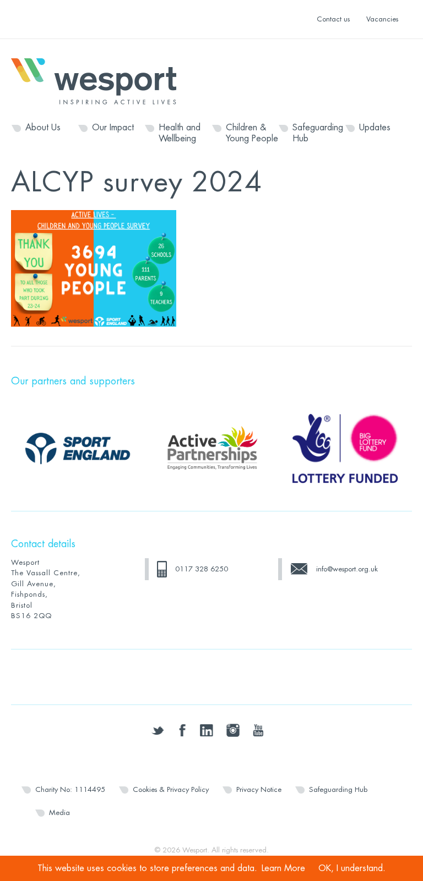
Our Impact (113, 127)
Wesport (99, 80)
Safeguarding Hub (317, 133)
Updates (375, 127)
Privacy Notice (258, 789)
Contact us (333, 19)
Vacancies (382, 19)
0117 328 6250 (201, 568)
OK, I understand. (352, 868)
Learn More (283, 868)
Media (59, 812)
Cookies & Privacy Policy (171, 789)
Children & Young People (252, 133)
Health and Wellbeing (179, 133)
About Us (43, 127)
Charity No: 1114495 (70, 789)
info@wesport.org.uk (347, 568)
